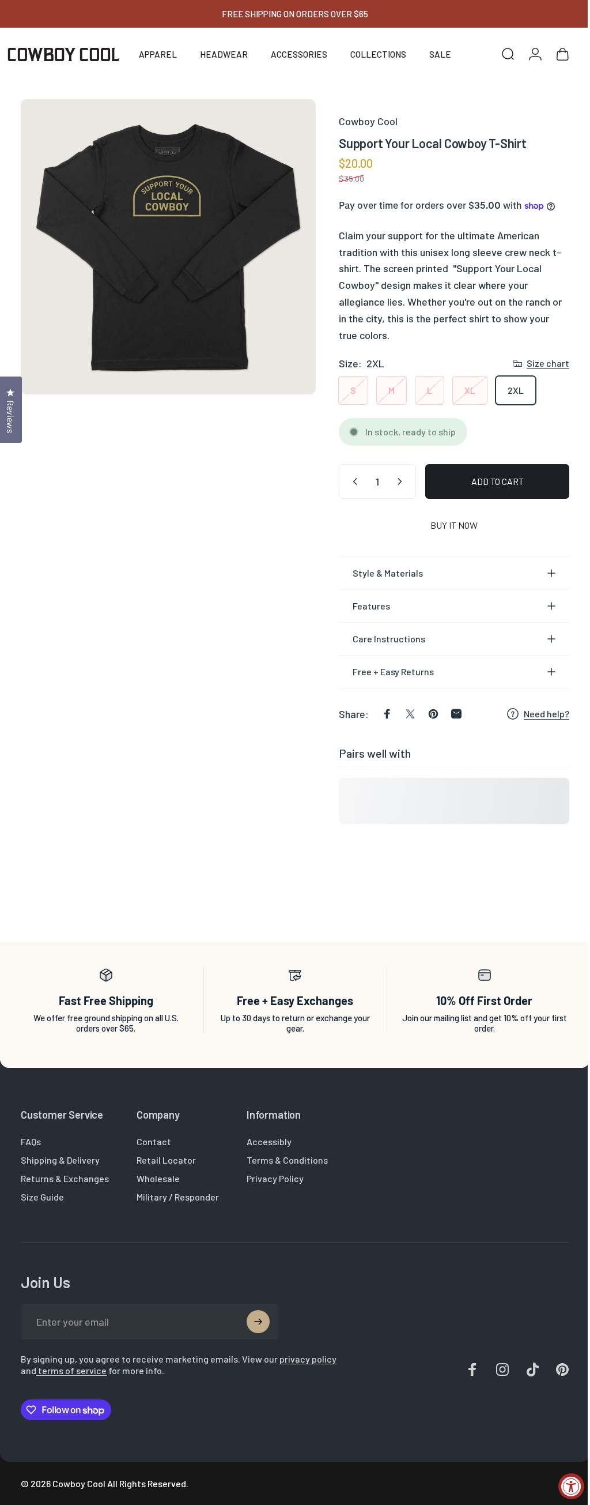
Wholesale (158, 1178)
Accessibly (269, 1141)
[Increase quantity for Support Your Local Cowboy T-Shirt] (393, 481)
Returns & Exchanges (65, 1178)
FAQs (31, 1141)
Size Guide (42, 1196)
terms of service (98, 1370)
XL (461, 390)
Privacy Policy (275, 1178)
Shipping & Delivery (60, 1159)
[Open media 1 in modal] (164, 242)
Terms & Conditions (287, 1159)
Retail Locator (166, 1159)
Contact (154, 1141)
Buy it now (445, 525)
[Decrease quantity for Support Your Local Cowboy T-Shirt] (344, 481)
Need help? (538, 713)
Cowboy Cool (359, 121)
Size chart (539, 363)
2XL (507, 390)
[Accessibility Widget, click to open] (571, 1486)
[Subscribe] (258, 1321)
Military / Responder (178, 1196)
